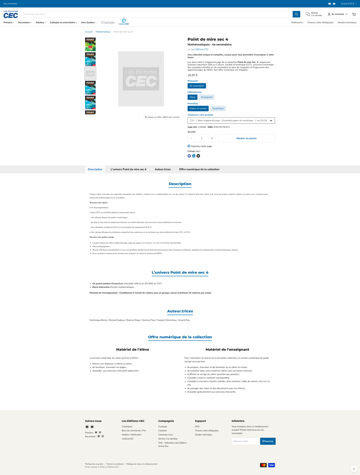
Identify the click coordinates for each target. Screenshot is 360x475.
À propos (162, 426)
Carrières (162, 430)
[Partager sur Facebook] (189, 156)
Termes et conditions (114, 464)
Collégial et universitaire (63, 22)
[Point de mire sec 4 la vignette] (90, 44)
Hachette (108, 22)
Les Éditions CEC (200, 49)
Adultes (40, 22)
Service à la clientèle (167, 438)
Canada (347, 3)
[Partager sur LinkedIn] (193, 156)
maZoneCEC (124, 22)
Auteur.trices (163, 169)
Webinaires (297, 22)
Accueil (89, 32)
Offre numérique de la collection (199, 169)
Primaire (8, 22)
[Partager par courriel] (198, 156)
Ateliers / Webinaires (131, 434)
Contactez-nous (165, 434)
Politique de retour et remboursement (141, 464)
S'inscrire (267, 441)
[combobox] (157, 14)
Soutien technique (347, 22)
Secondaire (24, 22)
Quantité (192, 132)
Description (95, 169)
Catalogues (127, 426)
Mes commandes (10, 4)
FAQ (197, 426)
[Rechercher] (296, 14)
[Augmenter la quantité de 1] (212, 138)
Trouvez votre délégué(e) (320, 22)
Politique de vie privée (94, 464)
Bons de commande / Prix (134, 430)
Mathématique (103, 32)
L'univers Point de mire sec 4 (128, 169)
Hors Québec (88, 22)
